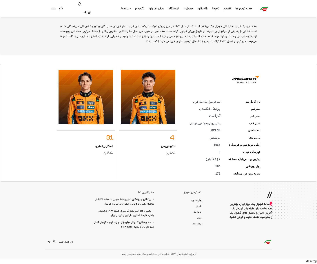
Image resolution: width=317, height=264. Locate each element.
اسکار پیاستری (104, 146)
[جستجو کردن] (62, 9)
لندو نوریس (168, 146)
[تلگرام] (85, 12)
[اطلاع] (79, 4)
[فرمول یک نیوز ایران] (267, 242)
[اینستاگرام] (89, 12)
